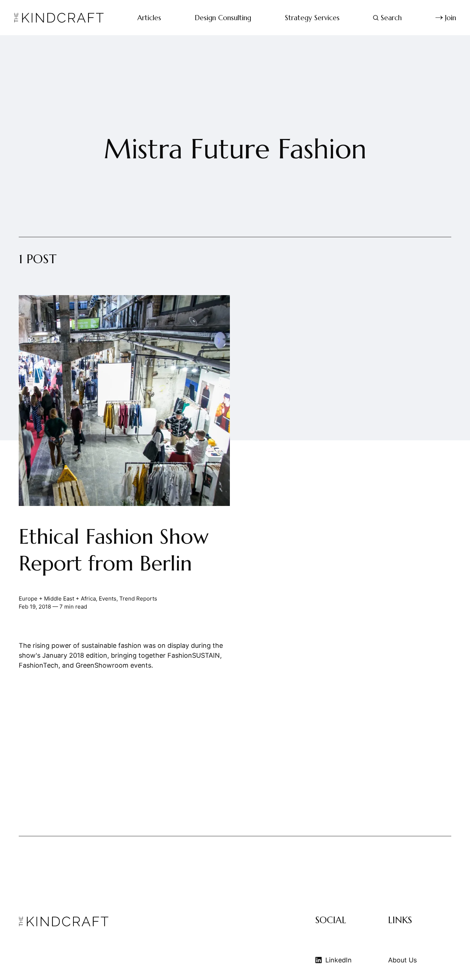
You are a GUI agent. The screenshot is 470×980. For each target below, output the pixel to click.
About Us (402, 960)
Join (450, 17)
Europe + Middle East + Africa (57, 598)
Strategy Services (312, 17)
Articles (149, 17)
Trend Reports (138, 598)
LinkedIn (338, 960)
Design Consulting (223, 17)
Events (107, 598)
